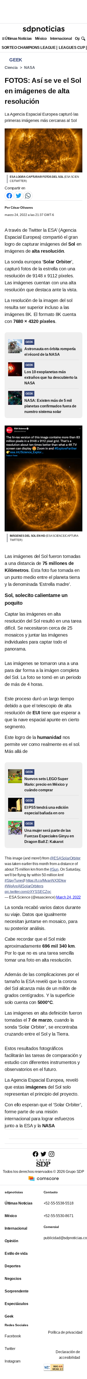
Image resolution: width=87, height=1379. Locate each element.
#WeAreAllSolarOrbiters (24, 886)
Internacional (61, 38)
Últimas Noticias (18, 38)
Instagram (12, 1361)
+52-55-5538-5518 (59, 1203)
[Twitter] (18, 195)
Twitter (10, 1349)
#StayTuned (14, 880)
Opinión (11, 1241)
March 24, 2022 (68, 897)
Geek (9, 1316)
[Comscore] (44, 1178)
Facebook (13, 1336)
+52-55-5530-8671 (59, 1216)
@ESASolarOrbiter (65, 858)
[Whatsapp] (27, 195)
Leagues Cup (72, 48)
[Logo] (43, 29)
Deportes (12, 1266)
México (41, 38)
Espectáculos (16, 1304)
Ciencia (11, 68)
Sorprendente (17, 1291)
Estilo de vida (16, 1253)
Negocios (13, 1279)
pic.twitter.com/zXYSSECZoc (28, 892)
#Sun (54, 869)
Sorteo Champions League (28, 48)
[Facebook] (9, 195)
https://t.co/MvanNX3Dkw (46, 880)
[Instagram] (51, 1154)
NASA (29, 68)
